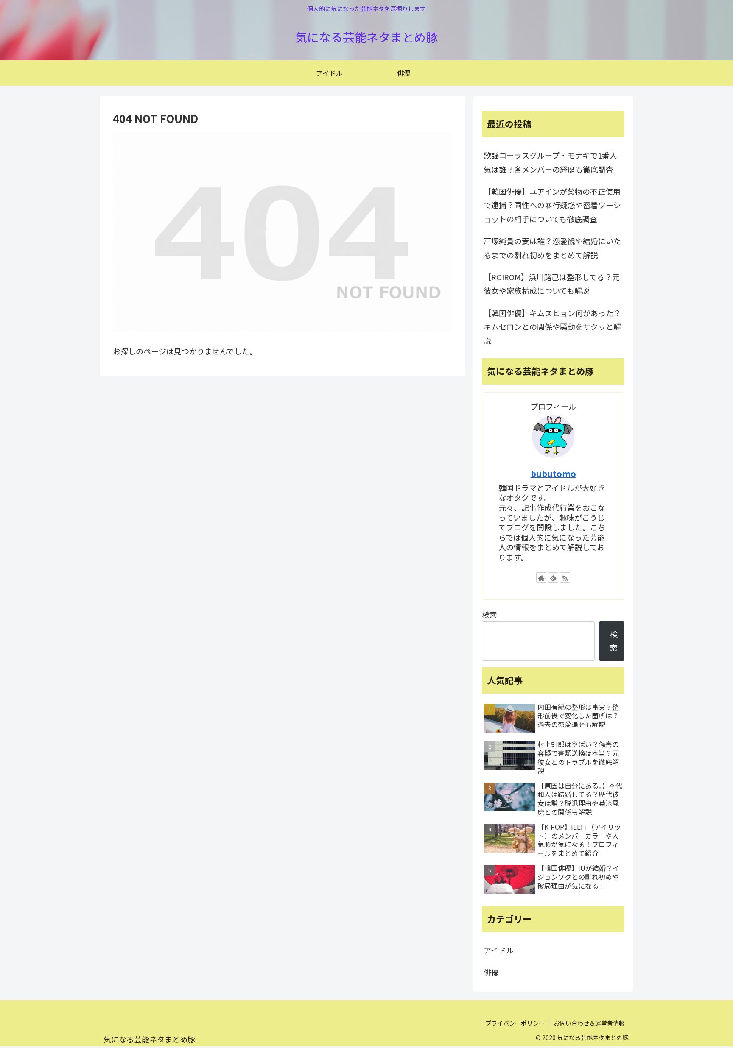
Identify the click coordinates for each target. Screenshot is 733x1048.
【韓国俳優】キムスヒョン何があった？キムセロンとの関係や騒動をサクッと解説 (552, 326)
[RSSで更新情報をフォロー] (565, 577)
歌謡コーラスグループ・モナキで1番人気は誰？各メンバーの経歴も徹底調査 (550, 162)
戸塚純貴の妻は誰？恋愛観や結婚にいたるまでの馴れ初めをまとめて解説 (552, 247)
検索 (489, 614)
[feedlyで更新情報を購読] (553, 577)
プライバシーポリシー (515, 1023)
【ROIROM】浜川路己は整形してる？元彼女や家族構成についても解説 (552, 283)
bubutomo (553, 473)
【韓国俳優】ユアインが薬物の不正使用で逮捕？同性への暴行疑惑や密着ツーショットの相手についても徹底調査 (552, 205)
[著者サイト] (541, 577)
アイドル (499, 950)
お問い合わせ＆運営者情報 (589, 1023)
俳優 (491, 972)
